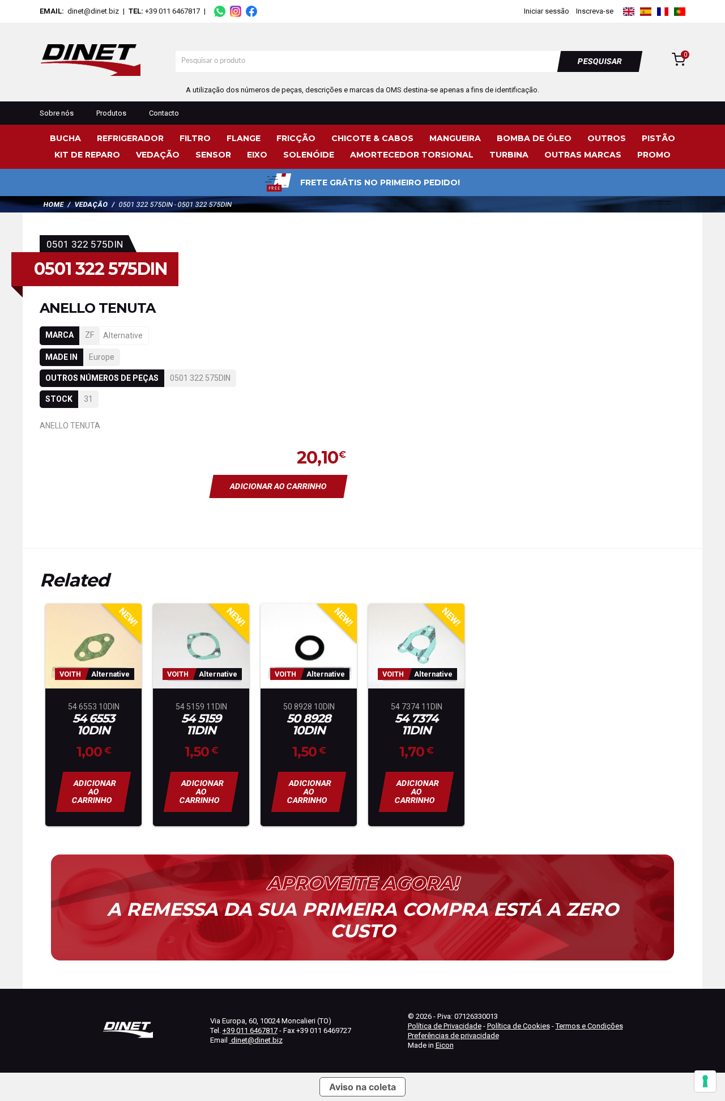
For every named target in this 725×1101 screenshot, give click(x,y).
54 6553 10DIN (93, 725)
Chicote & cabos (372, 138)
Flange (244, 138)
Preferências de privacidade (453, 1035)
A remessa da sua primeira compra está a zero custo (363, 920)
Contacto (164, 113)
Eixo (257, 155)
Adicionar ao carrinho (278, 486)
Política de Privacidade (444, 1026)
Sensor (213, 155)
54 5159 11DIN (201, 725)
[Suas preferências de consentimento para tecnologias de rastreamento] (705, 1081)
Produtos (111, 113)
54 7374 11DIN (416, 725)
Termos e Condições (589, 1026)
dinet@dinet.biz (92, 11)
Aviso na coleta (362, 1087)
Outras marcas (582, 155)
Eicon (445, 1045)
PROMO (654, 155)
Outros (606, 138)
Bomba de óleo (534, 138)
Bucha (65, 138)
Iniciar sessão (546, 11)
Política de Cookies (518, 1026)
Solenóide (308, 155)
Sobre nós (57, 113)
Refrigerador (130, 138)
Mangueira (455, 138)
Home (54, 204)
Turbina (508, 155)
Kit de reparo (87, 155)
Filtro (195, 138)
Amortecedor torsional (412, 155)
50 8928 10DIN (309, 725)
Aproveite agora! (362, 883)
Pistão (658, 138)
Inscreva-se (594, 11)
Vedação (158, 155)
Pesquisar (600, 61)
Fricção (295, 138)
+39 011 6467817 (172, 11)
